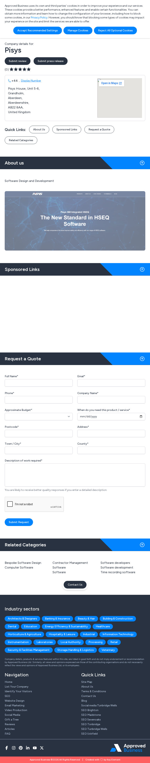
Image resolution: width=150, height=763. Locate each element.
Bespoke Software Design (23, 563)
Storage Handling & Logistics (75, 650)
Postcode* (12, 427)
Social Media (12, 715)
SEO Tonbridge (90, 724)
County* (82, 443)
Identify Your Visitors (18, 691)
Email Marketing (14, 705)
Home (8, 682)
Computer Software (19, 567)
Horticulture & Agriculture (24, 634)
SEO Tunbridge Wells (94, 729)
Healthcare (103, 626)
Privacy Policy (39, 17)
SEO (7, 696)
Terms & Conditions (93, 691)
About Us (39, 129)
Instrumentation (18, 642)
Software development (117, 567)
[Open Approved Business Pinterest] (21, 748)
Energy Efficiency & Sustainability (66, 626)
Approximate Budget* (18, 410)
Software (59, 572)
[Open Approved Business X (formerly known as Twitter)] (42, 748)
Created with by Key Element (102, 759)
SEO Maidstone (91, 715)
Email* (81, 376)
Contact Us (75, 584)
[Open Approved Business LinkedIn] (28, 748)
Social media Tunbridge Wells (99, 705)
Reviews (10, 724)
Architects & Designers (22, 618)
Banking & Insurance (57, 618)
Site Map (86, 682)
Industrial (89, 634)
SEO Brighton (89, 710)
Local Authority (71, 642)
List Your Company (17, 686)
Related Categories (21, 140)
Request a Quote (99, 129)
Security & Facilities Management (29, 650)
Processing (95, 642)
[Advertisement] (75, 312)
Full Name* (11, 376)
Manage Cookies (78, 30)
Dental (12, 626)
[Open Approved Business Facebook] (7, 748)
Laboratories (45, 642)
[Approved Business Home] (127, 748)
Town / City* (13, 443)
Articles (10, 729)
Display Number (31, 80)
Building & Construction (118, 618)
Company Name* (87, 393)
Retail (114, 642)
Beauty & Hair (86, 618)
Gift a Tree (12, 719)
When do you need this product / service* (103, 410)
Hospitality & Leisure (62, 634)
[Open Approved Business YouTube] (35, 748)
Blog (84, 700)
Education (30, 626)
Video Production (16, 710)
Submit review (17, 61)
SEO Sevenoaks (91, 719)
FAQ (7, 733)
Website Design (14, 700)
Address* (83, 427)
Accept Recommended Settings (37, 30)
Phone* (9, 393)
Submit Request (19, 522)
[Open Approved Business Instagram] (14, 748)
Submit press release (50, 61)
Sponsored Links (66, 129)
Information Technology (118, 634)
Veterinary (108, 650)
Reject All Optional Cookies (115, 30)
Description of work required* (23, 460)
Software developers (115, 563)
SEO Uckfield (89, 733)
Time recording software (118, 572)
